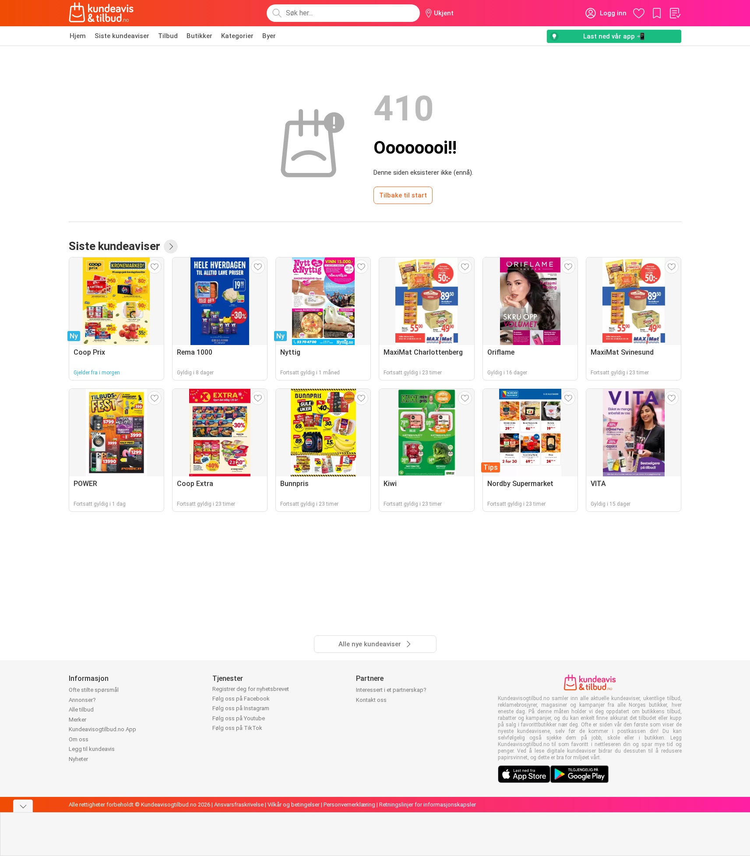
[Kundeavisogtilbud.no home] (101, 13)
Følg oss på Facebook (241, 698)
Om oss (78, 739)
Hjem (78, 36)
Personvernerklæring (349, 804)
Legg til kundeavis (92, 749)
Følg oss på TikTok (237, 728)
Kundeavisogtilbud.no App (102, 729)
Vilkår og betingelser (294, 804)
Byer (269, 36)
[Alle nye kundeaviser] (171, 247)
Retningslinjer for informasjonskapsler (427, 804)
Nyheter (78, 759)
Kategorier (237, 36)
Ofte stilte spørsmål (94, 690)
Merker (77, 719)
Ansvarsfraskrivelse (239, 804)
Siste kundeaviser (122, 36)
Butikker (199, 36)
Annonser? (82, 700)
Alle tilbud (81, 709)
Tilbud (168, 36)
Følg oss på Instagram (240, 708)
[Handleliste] (675, 13)
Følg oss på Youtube (238, 718)
